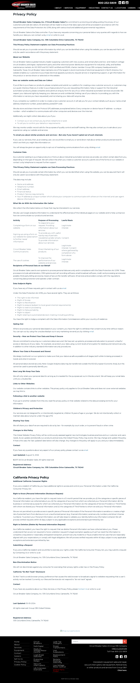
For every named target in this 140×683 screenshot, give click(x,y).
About (58, 8)
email (48, 35)
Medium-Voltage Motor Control (40, 650)
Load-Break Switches (39, 656)
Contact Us (107, 8)
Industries (94, 8)
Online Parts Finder (58, 670)
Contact (17, 653)
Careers (132, 8)
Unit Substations (58, 651)
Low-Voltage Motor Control (59, 666)
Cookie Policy (20, 665)
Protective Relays (38, 660)
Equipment (81, 8)
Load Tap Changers (57, 642)
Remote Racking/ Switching (57, 660)
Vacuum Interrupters (39, 664)
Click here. (122, 670)
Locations (121, 8)
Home (16, 642)
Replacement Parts (59, 656)
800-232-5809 (107, 2)
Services (68, 8)
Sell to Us (18, 659)
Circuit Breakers (38, 642)
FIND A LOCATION (119, 649)
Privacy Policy (20, 662)
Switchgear (39, 646)
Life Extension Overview (40, 669)
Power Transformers (59, 647)
